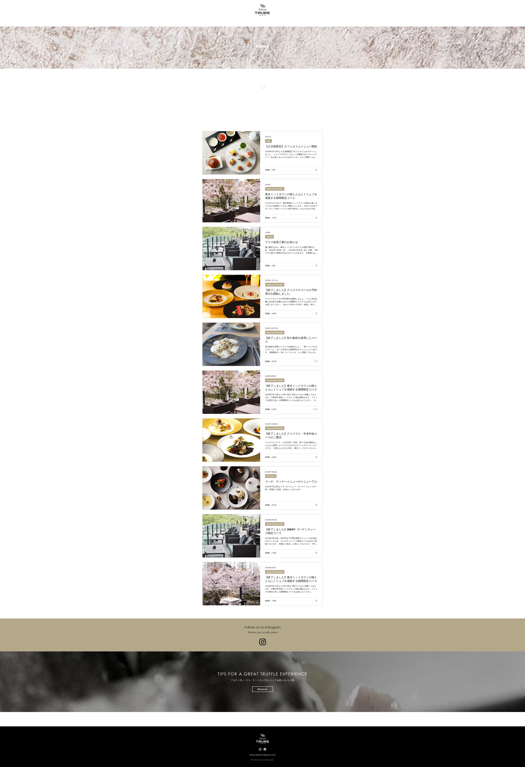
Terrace (269, 237)
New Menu (270, 476)
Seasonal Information (274, 189)
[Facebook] (265, 749)
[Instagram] (262, 641)
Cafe (268, 141)
